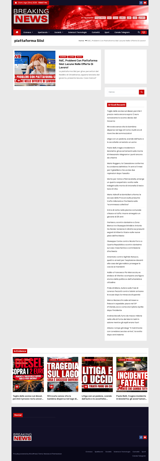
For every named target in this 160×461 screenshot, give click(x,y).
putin (129, 18)
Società (58, 32)
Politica (79, 57)
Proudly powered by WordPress (25, 454)
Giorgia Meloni (100, 18)
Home (81, 40)
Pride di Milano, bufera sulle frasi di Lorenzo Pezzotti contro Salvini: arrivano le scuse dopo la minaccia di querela (125, 291)
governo (142, 18)
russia (115, 18)
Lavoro (71, 57)
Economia (63, 57)
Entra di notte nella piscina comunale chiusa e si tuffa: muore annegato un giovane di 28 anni (124, 213)
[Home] (17, 32)
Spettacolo (43, 32)
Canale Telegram (122, 32)
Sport (107, 32)
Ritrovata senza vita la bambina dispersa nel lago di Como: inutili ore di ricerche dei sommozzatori (124, 130)
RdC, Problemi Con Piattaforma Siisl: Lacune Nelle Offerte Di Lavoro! (78, 64)
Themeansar (57, 454)
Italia (109, 18)
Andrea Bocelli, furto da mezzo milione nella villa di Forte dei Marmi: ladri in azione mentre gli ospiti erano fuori (124, 319)
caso (135, 18)
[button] (139, 32)
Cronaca (27, 32)
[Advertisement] (125, 66)
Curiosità (96, 32)
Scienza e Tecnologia (77, 32)
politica (122, 18)
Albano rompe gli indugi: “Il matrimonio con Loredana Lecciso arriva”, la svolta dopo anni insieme (124, 331)
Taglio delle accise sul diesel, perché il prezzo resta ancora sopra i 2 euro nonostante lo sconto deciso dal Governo (28, 400)
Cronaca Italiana (21, 363)
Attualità (19, 360)
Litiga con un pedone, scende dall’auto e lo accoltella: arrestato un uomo (97, 399)
